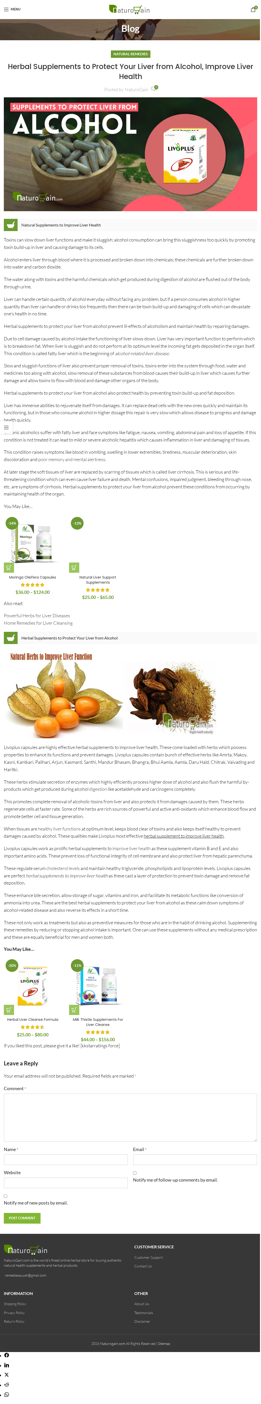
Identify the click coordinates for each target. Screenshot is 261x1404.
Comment (15, 1088)
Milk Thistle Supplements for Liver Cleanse (98, 1022)
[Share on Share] (6, 1355)
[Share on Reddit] (6, 1385)
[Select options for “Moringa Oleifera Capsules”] (9, 568)
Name (11, 1149)
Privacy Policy (14, 1313)
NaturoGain (136, 89)
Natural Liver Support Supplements (98, 580)
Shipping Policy (15, 1304)
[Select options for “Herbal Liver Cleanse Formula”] (9, 1010)
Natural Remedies (130, 54)
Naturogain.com (112, 1343)
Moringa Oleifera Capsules (32, 577)
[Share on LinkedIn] (6, 1365)
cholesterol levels (63, 868)
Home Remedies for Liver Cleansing (38, 623)
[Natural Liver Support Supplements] (98, 544)
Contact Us (143, 1266)
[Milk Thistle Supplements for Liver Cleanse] (98, 986)
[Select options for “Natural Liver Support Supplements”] (74, 568)
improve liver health (131, 848)
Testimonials (143, 1313)
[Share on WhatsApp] (6, 1395)
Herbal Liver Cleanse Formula (32, 1019)
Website (12, 1172)
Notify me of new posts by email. (36, 1203)
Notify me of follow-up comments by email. (175, 1180)
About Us (141, 1304)
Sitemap (164, 1343)
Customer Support (148, 1257)
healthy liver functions (59, 829)
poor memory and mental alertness (71, 459)
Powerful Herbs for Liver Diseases (37, 615)
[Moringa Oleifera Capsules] (32, 544)
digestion (98, 789)
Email (140, 1149)
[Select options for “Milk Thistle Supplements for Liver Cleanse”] (74, 1010)
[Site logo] (130, 8)
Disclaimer (142, 1321)
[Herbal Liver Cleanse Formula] (32, 986)
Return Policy (14, 1321)
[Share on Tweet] (6, 1375)
